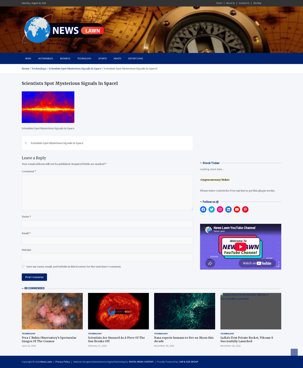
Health (117, 58)
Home (219, 3)
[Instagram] (270, 3)
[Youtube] (279, 3)
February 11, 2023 (97, 345)
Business (65, 58)
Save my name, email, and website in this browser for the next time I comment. (73, 266)
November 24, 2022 (164, 345)
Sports (102, 58)
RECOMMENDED (34, 288)
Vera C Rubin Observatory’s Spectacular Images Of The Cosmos (49, 339)
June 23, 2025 (29, 345)
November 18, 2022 (230, 345)
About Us (230, 3)
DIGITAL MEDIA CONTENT (141, 361)
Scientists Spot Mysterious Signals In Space (57, 143)
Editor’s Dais (135, 58)
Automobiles (45, 58)
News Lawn (46, 361)
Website (26, 250)
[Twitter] (274, 3)
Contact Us (244, 3)
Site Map (257, 3)
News (28, 58)
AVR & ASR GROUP (188, 361)
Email (26, 233)
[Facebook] (265, 3)
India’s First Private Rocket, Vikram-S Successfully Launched (246, 339)
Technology (84, 58)
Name (26, 216)
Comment (29, 171)
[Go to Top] (294, 352)
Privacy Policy (62, 361)
